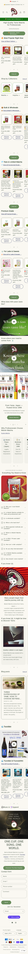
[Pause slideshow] (26, 424)
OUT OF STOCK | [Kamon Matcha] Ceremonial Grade (17, 59)
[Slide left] (10, 69)
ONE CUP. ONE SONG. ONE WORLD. (14, 844)
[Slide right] (17, 69)
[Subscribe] (23, 911)
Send (6, 902)
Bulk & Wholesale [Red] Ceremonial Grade (5, 128)
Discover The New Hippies (14, 868)
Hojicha (15, 95)
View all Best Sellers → (9, 41)
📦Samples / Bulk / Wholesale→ (14, 33)
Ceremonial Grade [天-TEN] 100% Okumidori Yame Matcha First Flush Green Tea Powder (6, 183)
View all (14, 74)
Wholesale (14, 416)
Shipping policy (15, 949)
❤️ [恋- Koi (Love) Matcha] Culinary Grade (5, 271)
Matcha (3, 95)
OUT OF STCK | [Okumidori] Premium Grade (5, 231)
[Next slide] (17, 424)
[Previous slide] (10, 424)
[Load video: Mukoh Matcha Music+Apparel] (14, 825)
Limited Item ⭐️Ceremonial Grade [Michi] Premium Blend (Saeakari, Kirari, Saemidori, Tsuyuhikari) (18, 184)
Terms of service (6, 949)
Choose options (6, 137)
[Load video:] (14, 322)
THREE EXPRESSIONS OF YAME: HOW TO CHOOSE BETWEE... (12, 695)
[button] (3, 12)
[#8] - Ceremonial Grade (5, 58)
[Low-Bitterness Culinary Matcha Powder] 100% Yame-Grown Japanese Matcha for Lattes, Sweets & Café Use (18, 274)
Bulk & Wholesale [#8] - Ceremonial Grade (17, 128)
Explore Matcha (5, 433)
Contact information (14, 951)
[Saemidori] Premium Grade (17, 230)
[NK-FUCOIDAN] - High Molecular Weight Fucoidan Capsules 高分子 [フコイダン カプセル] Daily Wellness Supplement (18, 783)
